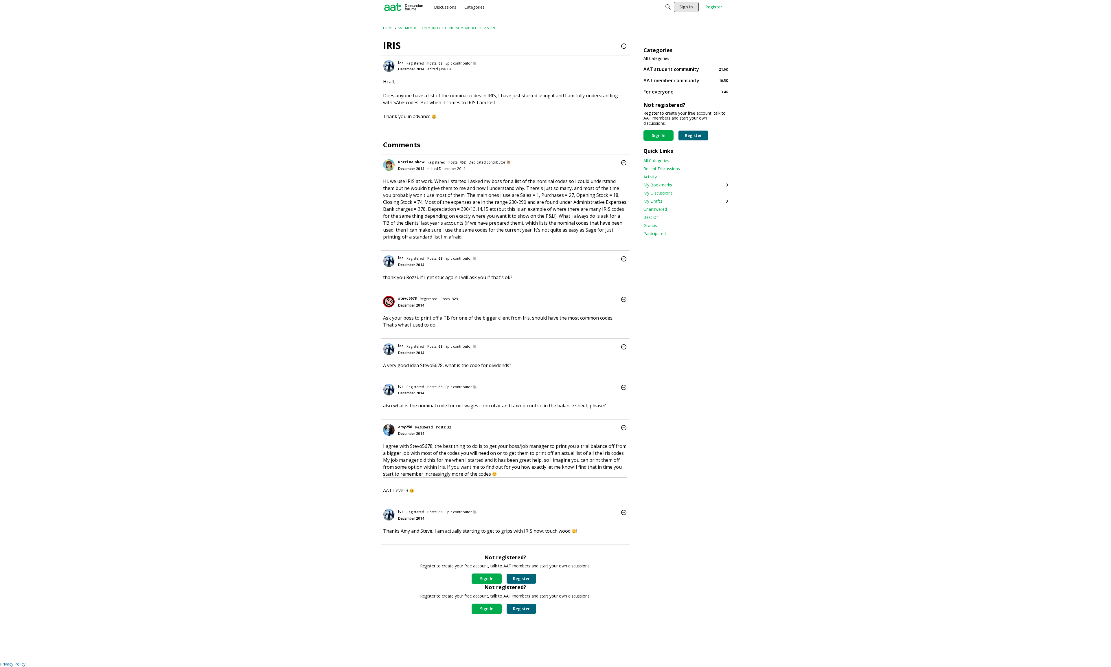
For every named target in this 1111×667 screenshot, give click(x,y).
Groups (650, 225)
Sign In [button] (487, 578)
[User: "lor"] (389, 66)
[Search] (668, 7)
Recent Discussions (661, 168)
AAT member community (685, 80)
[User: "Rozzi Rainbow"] (389, 165)
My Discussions (658, 193)
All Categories (656, 58)
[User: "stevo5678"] (389, 301)
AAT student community (685, 69)
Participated (654, 233)
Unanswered (655, 209)
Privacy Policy (12, 664)
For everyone (685, 92)
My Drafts (685, 201)
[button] (623, 46)
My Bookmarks (685, 185)
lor (400, 63)
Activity (650, 176)
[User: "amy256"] (389, 430)
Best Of (650, 217)
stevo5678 (407, 298)
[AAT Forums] (403, 7)
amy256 (405, 426)
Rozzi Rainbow (411, 162)
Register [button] (521, 578)
